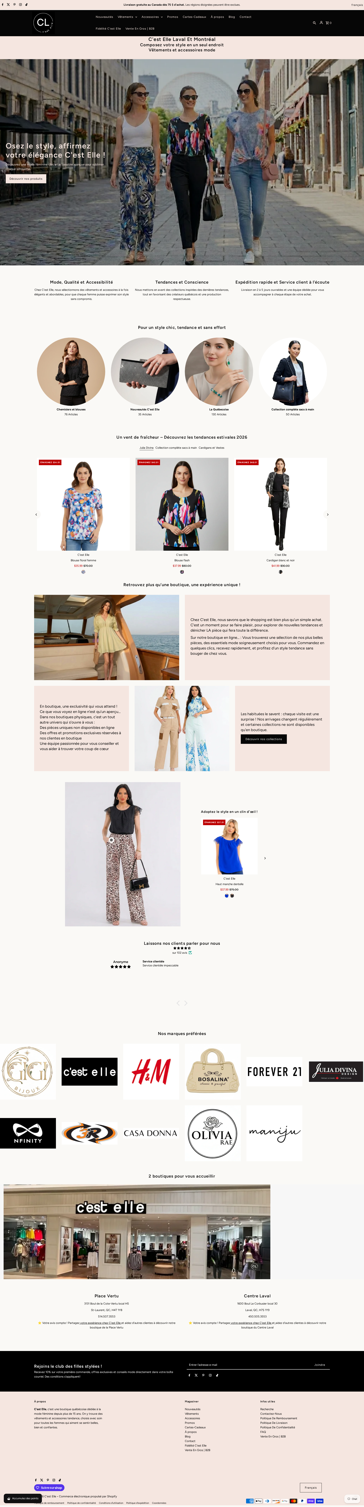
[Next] (327, 514)
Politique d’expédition (137, 1503)
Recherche (267, 1409)
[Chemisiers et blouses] (71, 372)
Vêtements (192, 1413)
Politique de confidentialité (81, 1503)
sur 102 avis (179, 952)
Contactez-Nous (271, 1413)
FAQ (263, 1432)
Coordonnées (159, 1503)
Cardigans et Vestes (211, 447)
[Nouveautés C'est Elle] (145, 372)
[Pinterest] (14, 5)
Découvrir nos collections (264, 739)
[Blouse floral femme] (83, 504)
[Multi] (83, 572)
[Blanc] (235, 896)
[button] (179, 1003)
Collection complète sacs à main (176, 447)
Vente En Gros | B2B (197, 1450)
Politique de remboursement (49, 1503)
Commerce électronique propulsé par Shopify (88, 1496)
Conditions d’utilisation (111, 1503)
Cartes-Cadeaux (195, 1427)
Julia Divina (147, 447)
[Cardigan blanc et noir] (280, 504)
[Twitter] (8, 5)
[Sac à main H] (229, 846)
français (357, 5)
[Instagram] (20, 5)
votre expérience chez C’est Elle (100, 1323)
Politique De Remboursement (278, 1418)
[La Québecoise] (219, 372)
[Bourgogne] (229, 896)
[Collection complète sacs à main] (293, 372)
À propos (191, 1432)
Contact (190, 1441)
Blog (188, 1436)
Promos (190, 1423)
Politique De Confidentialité (277, 1427)
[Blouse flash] (182, 504)
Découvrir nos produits (25, 178)
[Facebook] (2, 5)
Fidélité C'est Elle (195, 1445)
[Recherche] (314, 22)
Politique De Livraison (273, 1423)
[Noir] (182, 572)
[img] (182, 948)
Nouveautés (192, 1409)
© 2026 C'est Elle (45, 1496)
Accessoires (192, 1418)
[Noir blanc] (280, 572)
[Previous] (36, 514)
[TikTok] (25, 5)
